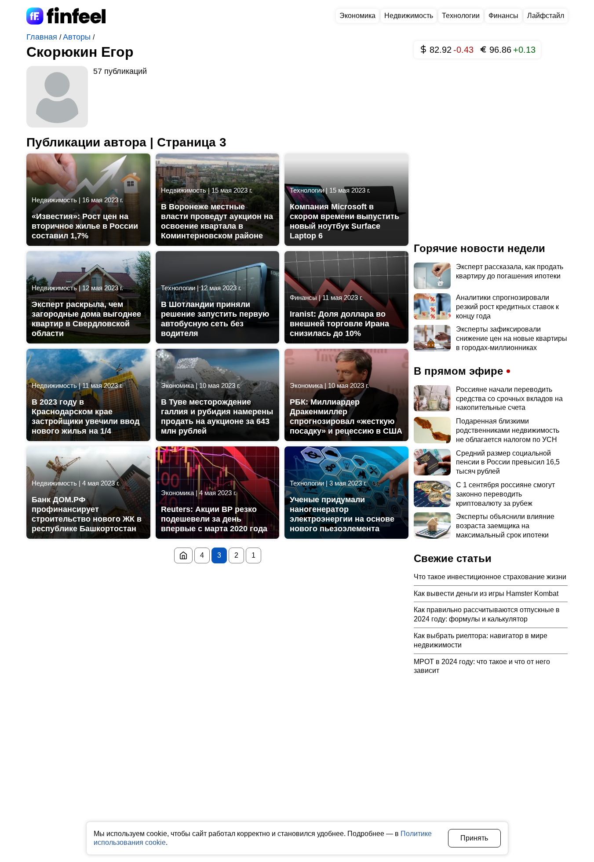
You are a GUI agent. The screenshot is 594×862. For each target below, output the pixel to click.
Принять (474, 838)
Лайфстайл (545, 15)
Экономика (357, 15)
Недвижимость (408, 15)
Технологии (461, 15)
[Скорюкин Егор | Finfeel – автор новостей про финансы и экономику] (183, 555)
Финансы (503, 15)
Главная (42, 37)
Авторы (78, 37)
